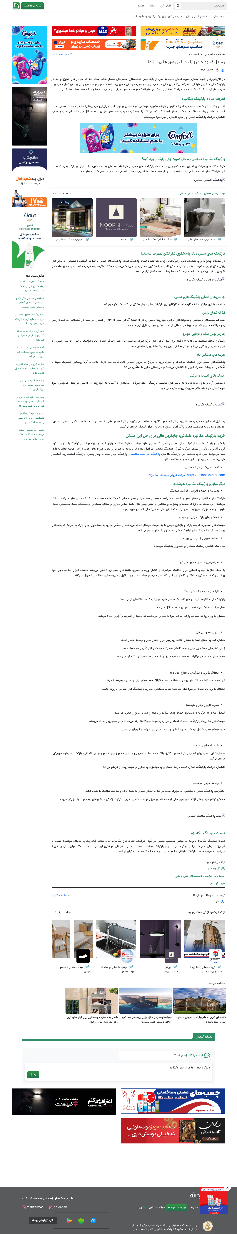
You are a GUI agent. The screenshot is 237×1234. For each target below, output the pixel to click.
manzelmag (35, 1207)
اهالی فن (166, 5)
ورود (140, 1207)
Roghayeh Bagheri (204, 895)
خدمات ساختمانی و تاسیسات (207, 55)
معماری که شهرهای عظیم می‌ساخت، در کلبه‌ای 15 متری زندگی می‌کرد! (31, 434)
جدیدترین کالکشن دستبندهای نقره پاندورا (200, 876)
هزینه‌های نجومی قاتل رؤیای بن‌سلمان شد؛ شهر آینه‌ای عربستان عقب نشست (29, 302)
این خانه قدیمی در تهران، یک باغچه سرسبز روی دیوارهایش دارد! (31, 385)
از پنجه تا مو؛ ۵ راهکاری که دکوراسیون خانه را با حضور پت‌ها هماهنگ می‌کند (30, 418)
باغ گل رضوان (216, 868)
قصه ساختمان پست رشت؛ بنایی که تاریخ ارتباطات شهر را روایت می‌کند (30, 352)
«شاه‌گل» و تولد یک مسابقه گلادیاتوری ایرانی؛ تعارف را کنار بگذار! (30, 335)
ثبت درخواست (32, 5)
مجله (152, 5)
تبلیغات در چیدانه (177, 1207)
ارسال (33, 1074)
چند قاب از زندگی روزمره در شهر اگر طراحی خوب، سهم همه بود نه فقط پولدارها (30, 401)
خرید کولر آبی (217, 883)
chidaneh (60, 1207)
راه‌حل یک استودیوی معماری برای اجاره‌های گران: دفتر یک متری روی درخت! (29, 319)
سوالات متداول (157, 1207)
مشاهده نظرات (59, 54)
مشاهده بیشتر (63, 194)
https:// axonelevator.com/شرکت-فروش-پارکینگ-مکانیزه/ (187, 475)
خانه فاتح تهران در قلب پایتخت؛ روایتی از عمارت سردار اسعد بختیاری (31, 286)
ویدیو (141, 5)
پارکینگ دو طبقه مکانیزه (145, 454)
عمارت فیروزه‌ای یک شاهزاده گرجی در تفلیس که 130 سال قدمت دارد (29, 368)
